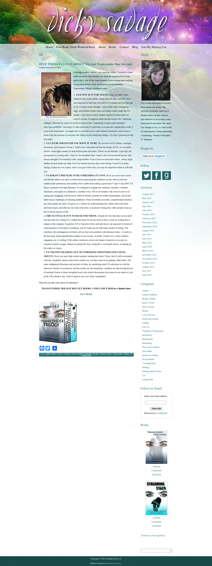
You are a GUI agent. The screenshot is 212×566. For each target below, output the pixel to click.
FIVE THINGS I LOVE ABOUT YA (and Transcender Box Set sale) (86, 64)
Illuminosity (147, 339)
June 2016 (147, 210)
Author (145, 290)
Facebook (156, 474)
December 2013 (149, 255)
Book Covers (148, 303)
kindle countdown (84, 354)
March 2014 (147, 250)
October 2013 (148, 263)
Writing (145, 367)
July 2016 (146, 206)
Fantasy (67, 354)
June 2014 (147, 238)
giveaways (147, 335)
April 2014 (147, 246)
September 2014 (149, 226)
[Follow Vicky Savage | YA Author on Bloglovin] (154, 158)
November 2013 (149, 259)
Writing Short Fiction (151, 371)
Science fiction (106, 354)
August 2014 (148, 230)
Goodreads (156, 470)
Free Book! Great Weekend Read (75, 47)
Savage (95, 354)
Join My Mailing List (153, 47)
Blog (135, 47)
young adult (147, 379)
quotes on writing (150, 355)
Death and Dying (150, 319)
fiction (73, 354)
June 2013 (147, 275)
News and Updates (151, 347)
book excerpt (148, 307)
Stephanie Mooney (114, 563)
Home (49, 47)
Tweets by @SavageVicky (153, 535)
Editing (145, 323)
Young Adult (86, 355)
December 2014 (149, 222)
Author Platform (149, 294)
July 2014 (146, 234)
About (101, 47)
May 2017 (147, 198)
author (48, 354)
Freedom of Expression (152, 331)
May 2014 (147, 242)
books (54, 354)
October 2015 (148, 214)
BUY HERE (86, 294)
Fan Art (145, 327)
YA (131, 354)
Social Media (148, 359)
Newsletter (147, 351)
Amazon (156, 466)
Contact (124, 47)
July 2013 (146, 271)
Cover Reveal (148, 315)
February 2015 (149, 218)
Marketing (147, 343)
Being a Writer (148, 298)
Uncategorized (148, 363)
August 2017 (148, 194)
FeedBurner (161, 413)
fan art (60, 354)
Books (112, 47)
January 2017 (148, 202)
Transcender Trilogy (120, 354)
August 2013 (148, 267)
